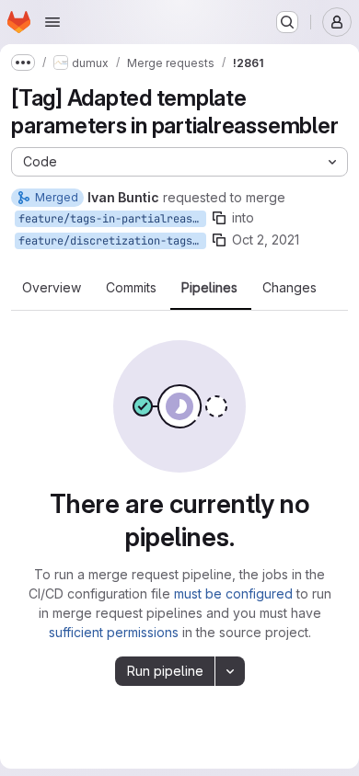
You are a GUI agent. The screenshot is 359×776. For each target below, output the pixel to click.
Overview (51, 287)
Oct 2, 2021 (265, 239)
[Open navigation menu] (52, 22)
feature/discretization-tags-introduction (112, 241)
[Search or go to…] (287, 22)
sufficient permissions (114, 632)
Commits (131, 287)
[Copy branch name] (219, 218)
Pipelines (209, 287)
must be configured (233, 593)
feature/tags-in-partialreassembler (112, 218)
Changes (289, 287)
